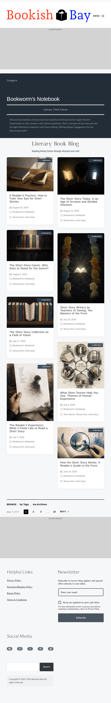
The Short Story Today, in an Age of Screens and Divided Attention (79, 201)
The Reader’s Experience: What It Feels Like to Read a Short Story (28, 428)
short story (30, 217)
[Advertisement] (55, 50)
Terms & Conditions (17, 599)
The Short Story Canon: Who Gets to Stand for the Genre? (29, 267)
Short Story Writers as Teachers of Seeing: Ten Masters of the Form (76, 310)
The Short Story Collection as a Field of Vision (29, 333)
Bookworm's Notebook (23, 212)
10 (54, 512)
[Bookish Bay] (49, 15)
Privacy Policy (14, 580)
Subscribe (81, 617)
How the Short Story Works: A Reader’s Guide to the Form (80, 464)
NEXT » (64, 511)
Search (46, 667)
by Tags (24, 504)
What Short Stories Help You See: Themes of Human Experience (79, 395)
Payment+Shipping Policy (19, 586)
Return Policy (14, 593)
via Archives (40, 504)
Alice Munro (69, 414)
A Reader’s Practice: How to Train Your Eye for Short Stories (28, 198)
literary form (18, 217)
